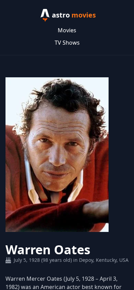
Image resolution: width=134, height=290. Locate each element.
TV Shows (67, 42)
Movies (67, 30)
